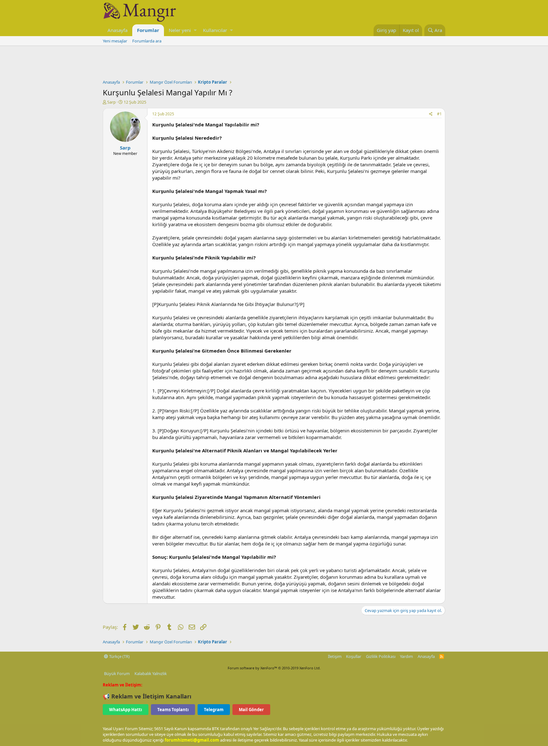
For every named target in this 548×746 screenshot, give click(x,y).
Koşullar (353, 656)
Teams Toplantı (173, 709)
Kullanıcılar (215, 30)
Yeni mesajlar (115, 41)
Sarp (111, 102)
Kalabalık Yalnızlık (150, 673)
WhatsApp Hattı (125, 709)
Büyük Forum (117, 673)
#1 (439, 114)
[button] (195, 30)
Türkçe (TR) (119, 656)
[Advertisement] (274, 63)
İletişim (335, 656)
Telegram (214, 709)
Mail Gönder (251, 709)
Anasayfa (117, 30)
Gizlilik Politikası (380, 656)
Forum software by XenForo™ (274, 668)
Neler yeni (180, 30)
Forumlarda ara (146, 41)
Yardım (406, 656)
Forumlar (148, 30)
